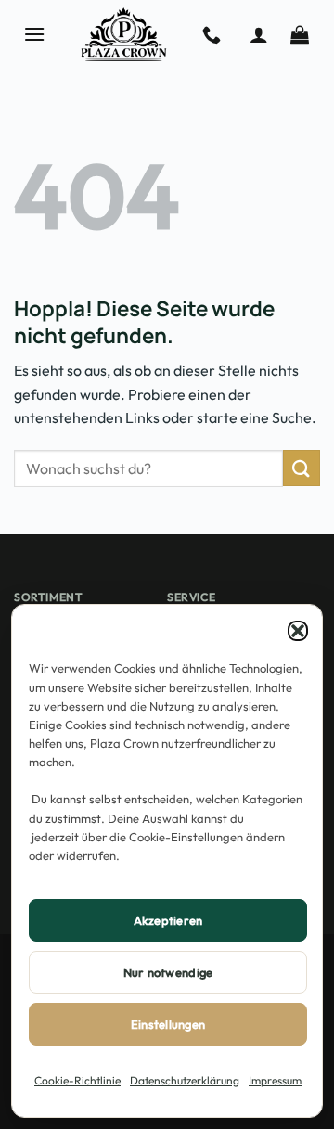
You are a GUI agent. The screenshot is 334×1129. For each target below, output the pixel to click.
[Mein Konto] (258, 34)
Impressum (275, 1080)
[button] (298, 631)
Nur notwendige (168, 972)
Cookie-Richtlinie (77, 1080)
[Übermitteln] (301, 468)
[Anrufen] (211, 34)
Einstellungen (168, 1024)
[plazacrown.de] (124, 34)
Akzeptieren (168, 920)
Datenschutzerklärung (184, 1080)
